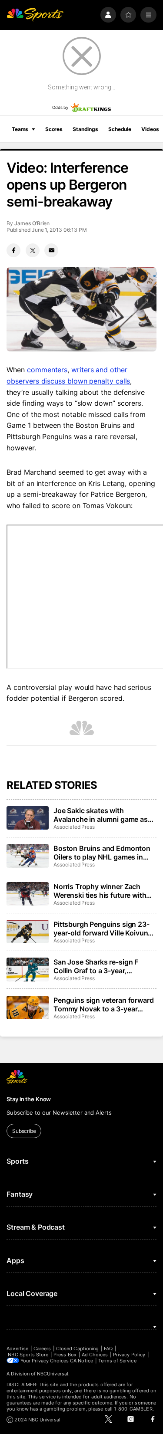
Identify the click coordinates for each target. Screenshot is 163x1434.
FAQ (108, 1348)
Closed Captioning (77, 1348)
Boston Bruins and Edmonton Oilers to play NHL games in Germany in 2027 (101, 852)
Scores (54, 129)
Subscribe (24, 1131)
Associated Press (74, 827)
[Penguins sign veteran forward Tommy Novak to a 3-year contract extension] (27, 1007)
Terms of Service (117, 1361)
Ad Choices (95, 1355)
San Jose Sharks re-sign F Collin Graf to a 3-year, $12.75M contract (95, 966)
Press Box (65, 1355)
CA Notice (81, 1361)
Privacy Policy (129, 1355)
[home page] (35, 15)
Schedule (119, 129)
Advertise (17, 1348)
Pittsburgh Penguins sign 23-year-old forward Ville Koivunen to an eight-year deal (104, 928)
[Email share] (51, 250)
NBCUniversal (52, 1374)
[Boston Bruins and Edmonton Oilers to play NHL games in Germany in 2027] (27, 855)
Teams (20, 129)
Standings (85, 129)
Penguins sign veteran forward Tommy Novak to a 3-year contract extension (103, 1004)
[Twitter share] (33, 250)
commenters (47, 369)
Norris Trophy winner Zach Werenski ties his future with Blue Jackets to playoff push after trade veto (100, 890)
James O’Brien (32, 223)
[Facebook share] (13, 250)
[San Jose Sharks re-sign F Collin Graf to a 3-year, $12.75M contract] (27, 969)
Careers (42, 1348)
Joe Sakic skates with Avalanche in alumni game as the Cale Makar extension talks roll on (103, 815)
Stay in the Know (29, 1099)
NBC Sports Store (28, 1355)
